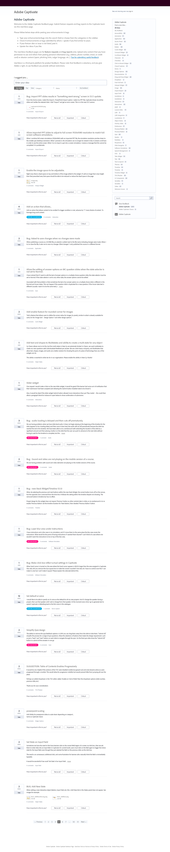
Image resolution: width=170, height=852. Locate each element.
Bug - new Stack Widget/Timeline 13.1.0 (44, 488)
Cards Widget (38, 322)
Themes (117, 164)
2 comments (30, 248)
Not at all (58, 118)
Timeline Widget (120, 173)
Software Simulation (54, 541)
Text (116, 159)
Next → (83, 822)
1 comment (43, 438)
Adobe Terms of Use (105, 846)
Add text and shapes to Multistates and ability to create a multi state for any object (64, 342)
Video (116, 186)
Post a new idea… (120, 25)
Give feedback (124, 204)
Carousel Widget (120, 52)
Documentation (119, 74)
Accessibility (118, 33)
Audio (49, 438)
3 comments (43, 541)
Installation (118, 96)
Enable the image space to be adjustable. (45, 170)
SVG (116, 153)
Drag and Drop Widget (121, 77)
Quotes (117, 137)
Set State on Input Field (37, 742)
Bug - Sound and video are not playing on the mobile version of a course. (60, 459)
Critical (85, 118)
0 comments (30, 111)
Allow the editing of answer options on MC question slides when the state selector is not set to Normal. (65, 270)
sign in (131, 11)
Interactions (38, 400)
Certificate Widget (120, 55)
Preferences (118, 126)
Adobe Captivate (124, 207)
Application (38, 248)
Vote (19, 103)
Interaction (55, 217)
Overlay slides (119, 123)
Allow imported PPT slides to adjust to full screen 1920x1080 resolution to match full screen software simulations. (66, 133)
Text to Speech (56, 609)
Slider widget (33, 382)
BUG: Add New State (36, 786)
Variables (117, 181)
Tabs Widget (118, 156)
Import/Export (39, 111)
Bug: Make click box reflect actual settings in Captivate (52, 562)
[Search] (151, 198)
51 (78, 822)
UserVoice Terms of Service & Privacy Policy (87, 846)
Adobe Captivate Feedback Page (65, 846)
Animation (118, 36)
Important (71, 118)
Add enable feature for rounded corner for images (50, 311)
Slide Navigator (119, 145)
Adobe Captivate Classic (126, 209)
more (61, 286)
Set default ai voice (35, 596)
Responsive (118, 143)
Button (117, 47)
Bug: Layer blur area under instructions (45, 528)
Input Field (38, 765)
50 (74, 822)
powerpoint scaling (35, 710)
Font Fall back (119, 82)
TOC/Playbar (39, 690)
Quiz (36, 291)
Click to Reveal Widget (122, 63)
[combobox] (132, 198)
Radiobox (118, 140)
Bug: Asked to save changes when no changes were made (53, 238)
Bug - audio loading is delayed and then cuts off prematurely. (55, 420)
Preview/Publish (119, 129)
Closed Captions (120, 66)
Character (118, 58)
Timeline (37, 508)
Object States (39, 362)
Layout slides (119, 110)
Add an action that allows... (39, 206)
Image (117, 88)
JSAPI (116, 107)
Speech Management (121, 151)
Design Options (39, 721)
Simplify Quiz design (36, 630)
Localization (118, 118)
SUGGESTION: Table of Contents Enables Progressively (52, 666)
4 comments (47, 217)
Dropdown (118, 80)
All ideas (117, 28)
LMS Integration (120, 115)
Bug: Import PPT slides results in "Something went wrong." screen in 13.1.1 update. (64, 96)
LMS (116, 112)
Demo (116, 69)
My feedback (84, 88)
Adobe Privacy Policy (118, 846)
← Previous (38, 822)
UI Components (119, 178)
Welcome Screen (120, 189)
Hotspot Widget (39, 186)
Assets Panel (119, 41)
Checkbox (118, 61)
